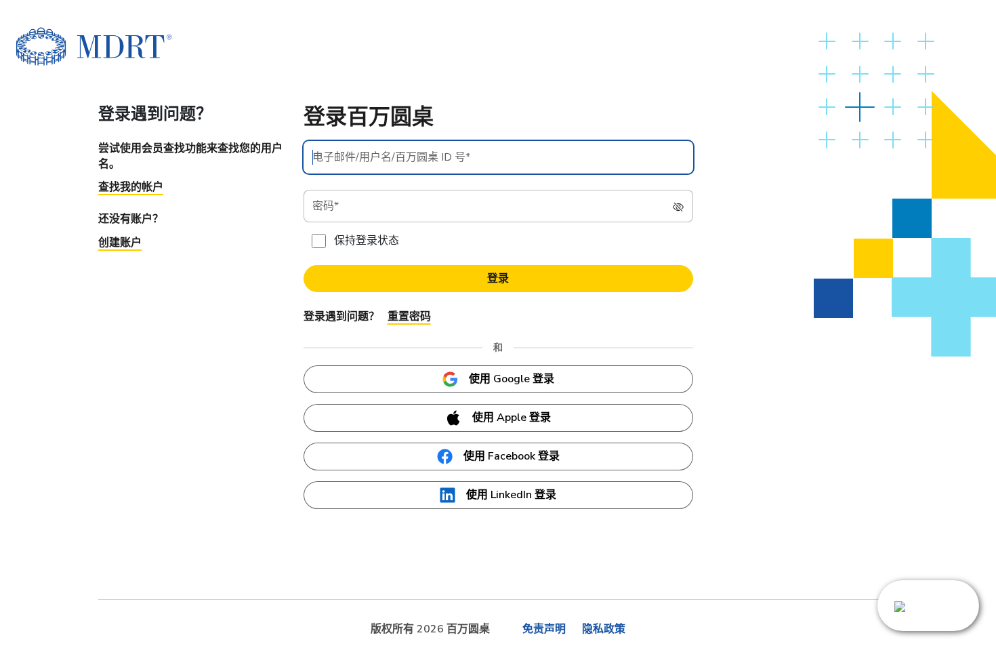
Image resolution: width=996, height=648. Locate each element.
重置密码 (409, 316)
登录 (498, 278)
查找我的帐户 (130, 187)
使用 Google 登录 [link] (511, 378)
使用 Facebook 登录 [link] (511, 456)
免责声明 (544, 629)
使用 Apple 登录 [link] (511, 417)
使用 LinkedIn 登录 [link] (511, 494)
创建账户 (120, 242)
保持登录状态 (366, 240)
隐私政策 (603, 629)
